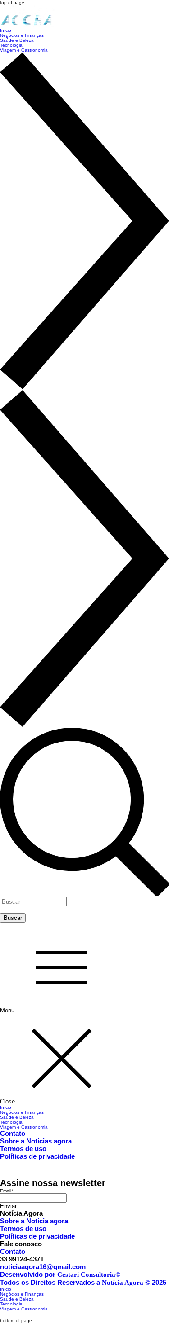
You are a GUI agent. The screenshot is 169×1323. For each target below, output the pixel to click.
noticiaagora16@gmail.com (43, 1266)
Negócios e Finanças (22, 1112)
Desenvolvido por (60, 1274)
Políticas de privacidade (37, 1156)
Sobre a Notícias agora (36, 1141)
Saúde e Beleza (17, 1117)
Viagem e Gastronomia (24, 1127)
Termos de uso (23, 1148)
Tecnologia (11, 1122)
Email (6, 1190)
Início (5, 1107)
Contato (12, 1133)
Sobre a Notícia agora (34, 1221)
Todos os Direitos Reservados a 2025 (83, 1282)
